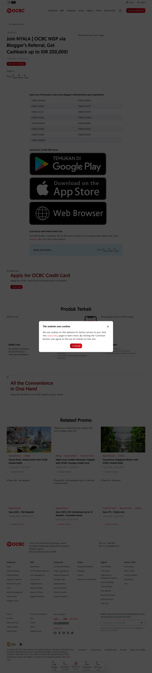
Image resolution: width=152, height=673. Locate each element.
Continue (76, 346)
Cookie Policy (52, 335)
